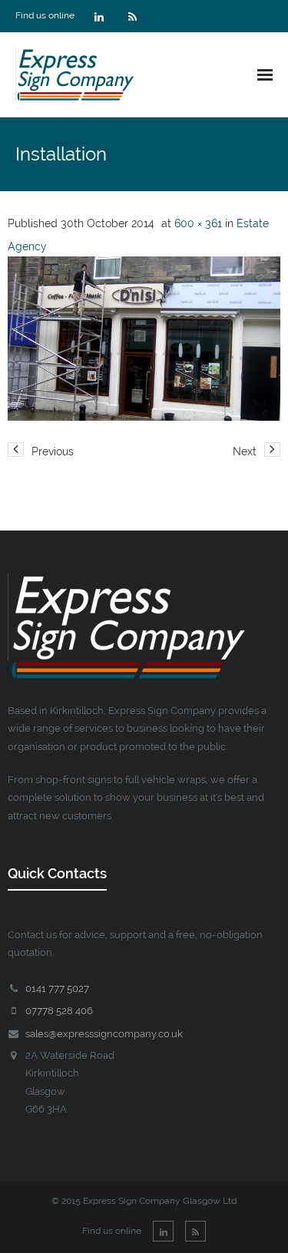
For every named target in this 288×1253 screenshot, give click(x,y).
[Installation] (144, 338)
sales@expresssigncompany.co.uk (104, 1034)
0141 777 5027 (57, 988)
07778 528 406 (59, 1011)
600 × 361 (198, 223)
